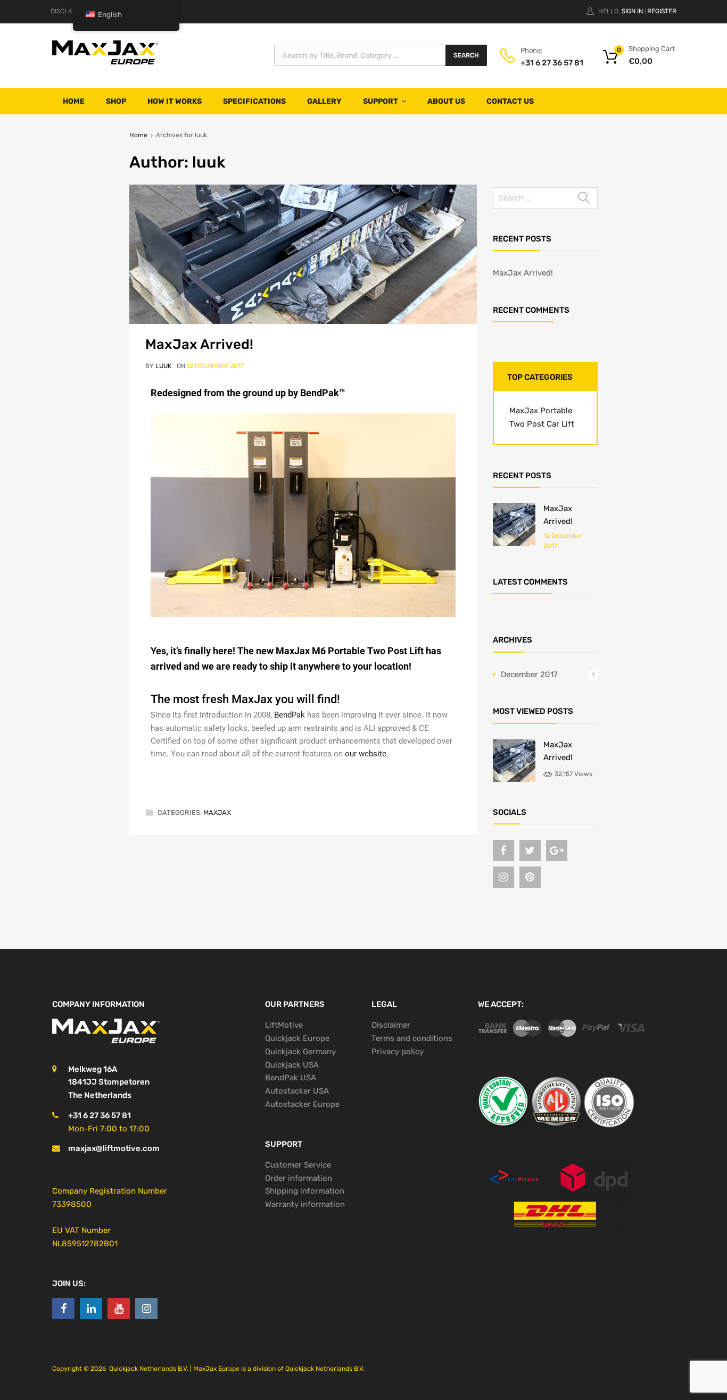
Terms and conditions (411, 1038)
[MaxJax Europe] (105, 64)
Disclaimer (390, 1025)
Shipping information (304, 1191)
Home (74, 101)
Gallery (324, 101)
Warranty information (305, 1204)
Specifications (254, 101)
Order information (298, 1178)
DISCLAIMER (69, 11)
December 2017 (529, 674)
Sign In (632, 11)
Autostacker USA (297, 1091)
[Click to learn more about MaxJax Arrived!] (514, 543)
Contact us (510, 101)
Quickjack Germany (300, 1051)
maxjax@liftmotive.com (114, 1148)
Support (380, 101)
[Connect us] (503, 850)
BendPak (289, 715)
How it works (174, 101)
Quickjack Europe (297, 1038)
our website (365, 754)
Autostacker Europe (302, 1104)
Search (466, 55)
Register (661, 11)
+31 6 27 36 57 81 (547, 63)
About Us (446, 101)
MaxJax (217, 812)
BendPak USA (290, 1077)
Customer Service (298, 1165)
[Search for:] (545, 198)
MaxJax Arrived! (199, 344)
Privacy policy (397, 1051)
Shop (116, 101)
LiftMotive (284, 1025)
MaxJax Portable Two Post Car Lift (541, 417)
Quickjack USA (292, 1065)
